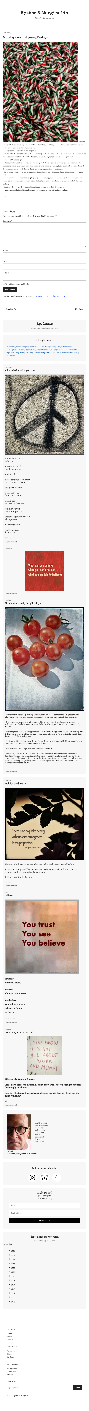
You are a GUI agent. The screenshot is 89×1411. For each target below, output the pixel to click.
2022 (13, 1267)
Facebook (10, 1357)
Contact (10, 1339)
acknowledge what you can (20, 370)
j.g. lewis (44, 324)
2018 (13, 1284)
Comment (7, 221)
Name (6, 250)
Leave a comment (11, 541)
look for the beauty (15, 783)
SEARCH (77, 1387)
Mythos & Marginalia (44, 13)
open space (11, 1371)
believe (9, 895)
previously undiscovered (19, 1032)
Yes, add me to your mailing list (17, 284)
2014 (13, 1301)
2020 (13, 1276)
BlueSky (10, 1354)
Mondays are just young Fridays (25, 37)
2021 (13, 1271)
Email (6, 261)
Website (6, 272)
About (9, 1336)
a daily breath (12, 1368)
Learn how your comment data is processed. (50, 296)
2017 (13, 1288)
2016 (13, 1293)
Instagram (11, 1351)
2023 (13, 1263)
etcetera (10, 1374)
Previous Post (11, 309)
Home (9, 1333)
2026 (13, 1250)
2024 (13, 1259)
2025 (13, 1255)
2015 (13, 1297)
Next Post (79, 309)
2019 (13, 1280)
